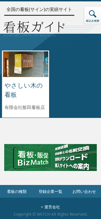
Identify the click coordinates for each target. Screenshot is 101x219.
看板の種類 (17, 191)
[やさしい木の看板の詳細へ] (25, 64)
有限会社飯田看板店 (24, 107)
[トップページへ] (34, 28)
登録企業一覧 (50, 191)
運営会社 (52, 206)
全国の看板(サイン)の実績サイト (39, 9)
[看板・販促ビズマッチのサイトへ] (50, 161)
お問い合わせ (84, 191)
